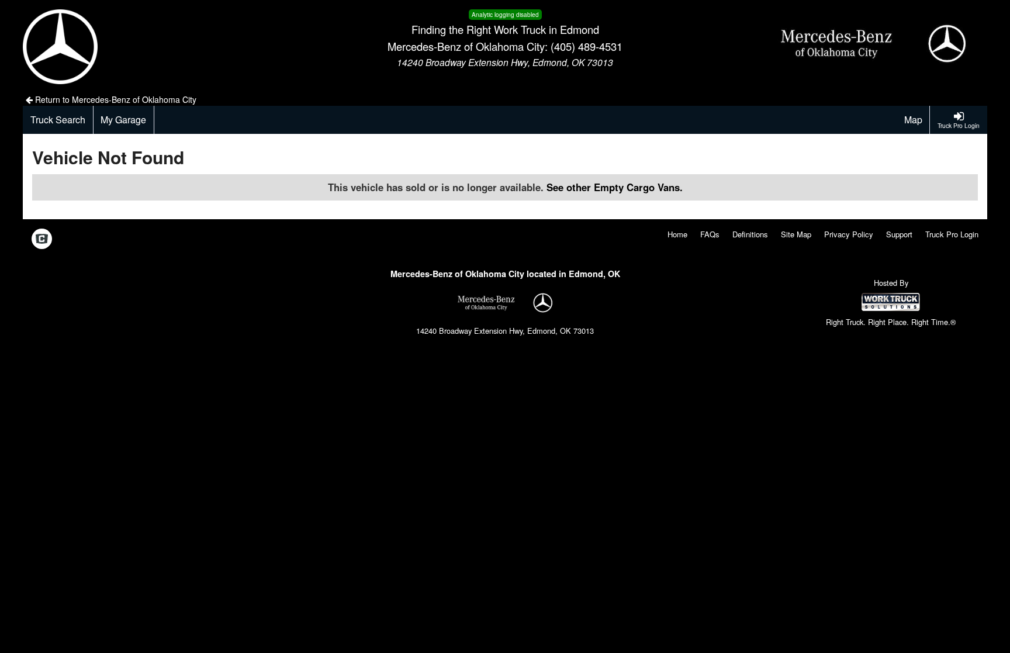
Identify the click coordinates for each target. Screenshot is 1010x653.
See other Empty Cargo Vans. (614, 187)
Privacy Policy (848, 234)
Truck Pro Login (951, 234)
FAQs (710, 234)
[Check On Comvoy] (42, 240)
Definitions (750, 234)
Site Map (796, 234)
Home (677, 234)
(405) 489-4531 (586, 46)
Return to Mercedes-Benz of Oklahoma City (114, 99)
